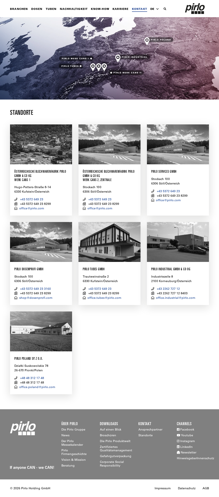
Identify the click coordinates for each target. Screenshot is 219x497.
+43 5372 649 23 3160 (35, 289)
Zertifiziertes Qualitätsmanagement (116, 448)
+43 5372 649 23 (31, 199)
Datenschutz (186, 488)
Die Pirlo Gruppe (73, 429)
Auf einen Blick (110, 429)
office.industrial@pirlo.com (175, 298)
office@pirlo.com (31, 208)
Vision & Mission (73, 460)
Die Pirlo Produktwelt (115, 441)
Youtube (186, 435)
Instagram (187, 441)
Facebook (186, 429)
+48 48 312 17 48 (32, 378)
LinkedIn (186, 447)
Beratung (68, 465)
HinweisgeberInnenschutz (195, 458)
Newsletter (188, 452)
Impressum (163, 488)
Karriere (120, 9)
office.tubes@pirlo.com (104, 298)
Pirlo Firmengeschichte (74, 452)
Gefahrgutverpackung (115, 456)
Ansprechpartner (150, 429)
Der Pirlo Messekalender (72, 443)
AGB (206, 488)
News (65, 435)
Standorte (145, 435)
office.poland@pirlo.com (37, 387)
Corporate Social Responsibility (112, 463)
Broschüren (108, 435)
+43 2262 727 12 (168, 289)
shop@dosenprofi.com (35, 298)
